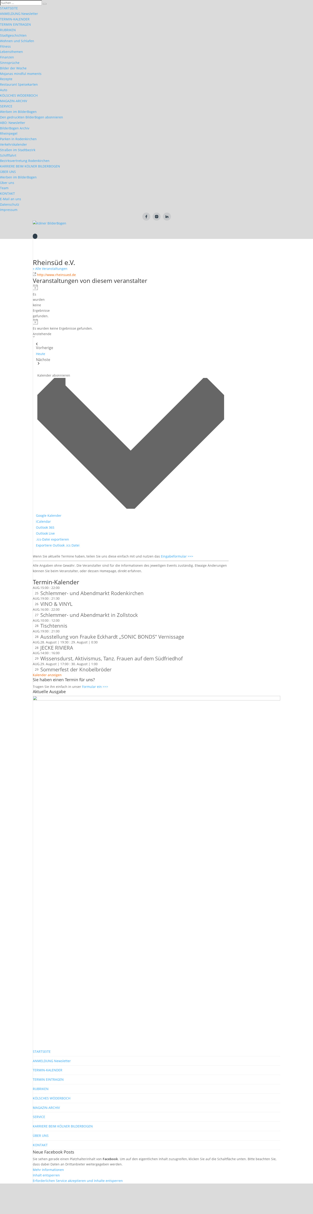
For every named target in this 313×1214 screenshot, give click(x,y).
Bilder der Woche (13, 68)
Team (4, 188)
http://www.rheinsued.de (56, 275)
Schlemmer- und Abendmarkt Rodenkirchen (92, 593)
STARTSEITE (9, 8)
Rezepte (6, 79)
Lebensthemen (11, 51)
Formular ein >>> (95, 686)
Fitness (5, 46)
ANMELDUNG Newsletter (19, 13)
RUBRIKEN (8, 30)
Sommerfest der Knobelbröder (76, 669)
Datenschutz (9, 204)
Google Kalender (48, 515)
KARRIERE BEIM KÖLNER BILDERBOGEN (30, 166)
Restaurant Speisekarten (19, 84)
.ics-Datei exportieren (52, 539)
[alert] (34, 301)
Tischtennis (53, 625)
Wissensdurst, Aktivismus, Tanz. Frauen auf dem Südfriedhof (111, 658)
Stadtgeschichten (13, 35)
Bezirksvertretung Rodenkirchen (24, 161)
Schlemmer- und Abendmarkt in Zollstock (89, 614)
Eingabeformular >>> (177, 556)
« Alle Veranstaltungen (50, 268)
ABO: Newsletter (12, 122)
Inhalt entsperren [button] (46, 1175)
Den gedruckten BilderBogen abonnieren (31, 117)
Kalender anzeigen (47, 675)
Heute (40, 354)
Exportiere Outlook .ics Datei (58, 545)
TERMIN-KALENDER (15, 19)
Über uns (7, 182)
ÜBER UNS (8, 172)
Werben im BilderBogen (18, 111)
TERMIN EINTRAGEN (15, 24)
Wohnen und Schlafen (17, 41)
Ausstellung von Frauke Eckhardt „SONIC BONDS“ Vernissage (112, 636)
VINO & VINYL (56, 603)
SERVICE (6, 106)
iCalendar (43, 521)
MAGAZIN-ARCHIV (13, 101)
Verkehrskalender (13, 144)
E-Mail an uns (10, 199)
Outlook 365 (45, 527)
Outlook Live (45, 533)
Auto (3, 90)
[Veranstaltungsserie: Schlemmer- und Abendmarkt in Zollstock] (62, 609)
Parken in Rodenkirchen (18, 139)
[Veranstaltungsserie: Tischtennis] (62, 620)
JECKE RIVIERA (56, 647)
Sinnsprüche (9, 62)
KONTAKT (7, 193)
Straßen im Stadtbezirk (17, 150)
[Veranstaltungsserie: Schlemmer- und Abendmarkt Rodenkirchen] (62, 587)
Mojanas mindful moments (20, 73)
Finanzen (7, 57)
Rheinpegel (8, 133)
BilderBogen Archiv (14, 128)
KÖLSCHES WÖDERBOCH (19, 95)
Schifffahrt (8, 155)
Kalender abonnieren (53, 375)
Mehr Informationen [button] (48, 1170)
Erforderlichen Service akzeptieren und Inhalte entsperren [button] (78, 1180)
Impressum (8, 210)
